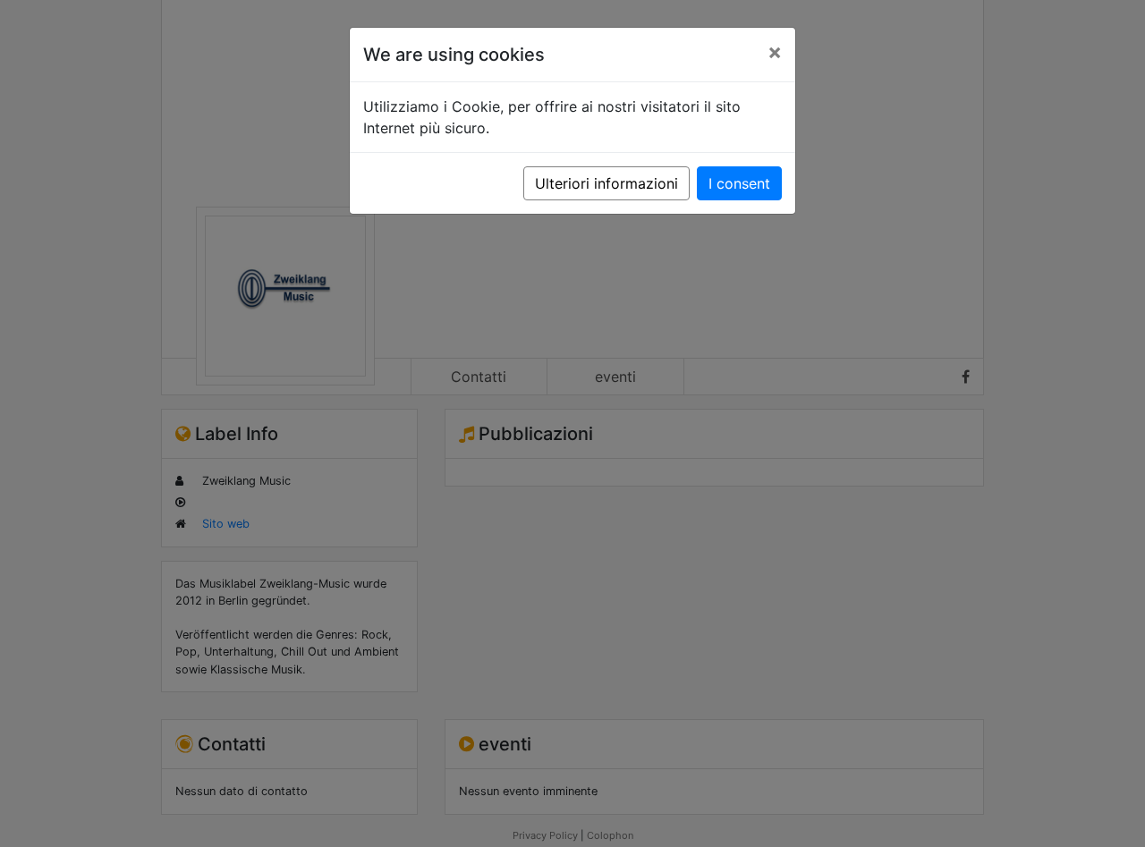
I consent (739, 183)
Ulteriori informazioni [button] (606, 183)
